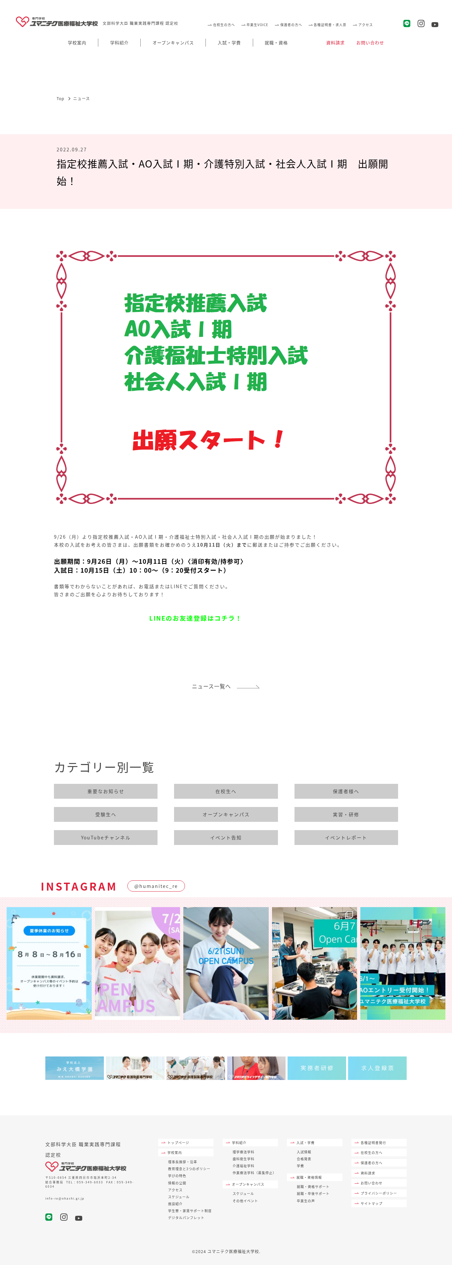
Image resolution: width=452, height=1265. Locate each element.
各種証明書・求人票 (330, 24)
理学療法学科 (243, 1151)
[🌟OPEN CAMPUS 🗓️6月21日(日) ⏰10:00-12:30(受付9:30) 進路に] (225, 963)
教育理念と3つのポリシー (189, 1168)
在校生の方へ (224, 24)
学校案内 (77, 42)
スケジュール (179, 1196)
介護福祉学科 (243, 1165)
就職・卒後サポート (313, 1193)
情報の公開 (177, 1182)
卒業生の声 (306, 1200)
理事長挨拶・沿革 (182, 1161)
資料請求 (335, 42)
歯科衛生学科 (243, 1158)
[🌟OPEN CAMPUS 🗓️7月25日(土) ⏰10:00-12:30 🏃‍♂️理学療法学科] (137, 963)
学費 (300, 1165)
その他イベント (245, 1200)
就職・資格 (276, 42)
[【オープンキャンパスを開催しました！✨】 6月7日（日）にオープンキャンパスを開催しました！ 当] (314, 963)
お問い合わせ (370, 42)
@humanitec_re (156, 886)
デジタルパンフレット (186, 1217)
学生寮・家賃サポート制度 (190, 1210)
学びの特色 (177, 1175)
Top (60, 98)
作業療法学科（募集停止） (254, 1172)
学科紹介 (119, 42)
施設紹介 (175, 1203)
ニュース (81, 98)
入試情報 (304, 1151)
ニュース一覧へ (214, 686)
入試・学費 (229, 42)
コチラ (224, 618)
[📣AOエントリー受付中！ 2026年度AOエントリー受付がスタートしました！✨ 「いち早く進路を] (402, 963)
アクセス (365, 24)
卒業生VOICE (257, 24)
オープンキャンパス (173, 42)
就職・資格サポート (313, 1186)
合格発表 (304, 1158)
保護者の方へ (291, 24)
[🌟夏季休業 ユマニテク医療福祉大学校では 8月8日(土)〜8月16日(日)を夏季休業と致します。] (49, 963)
